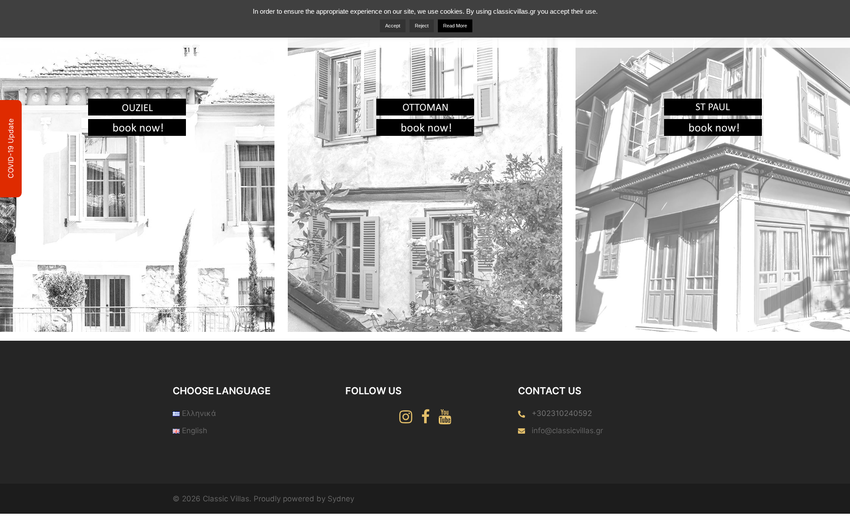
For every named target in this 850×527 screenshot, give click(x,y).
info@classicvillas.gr (567, 430)
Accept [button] (392, 25)
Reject (422, 25)
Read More (455, 25)
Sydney (341, 498)
